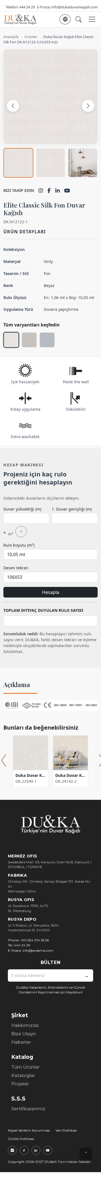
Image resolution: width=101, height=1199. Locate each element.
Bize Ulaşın (23, 1033)
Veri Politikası (66, 1130)
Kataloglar (23, 1075)
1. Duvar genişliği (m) (72, 509)
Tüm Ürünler (25, 1067)
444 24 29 (27, 7)
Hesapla (50, 592)
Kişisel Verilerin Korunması (29, 1130)
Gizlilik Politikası (21, 1139)
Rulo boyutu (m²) (19, 545)
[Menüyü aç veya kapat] (92, 19)
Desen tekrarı (16, 567)
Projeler (20, 1084)
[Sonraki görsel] (88, 106)
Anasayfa (11, 36)
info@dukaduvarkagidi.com (74, 7)
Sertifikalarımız (28, 1108)
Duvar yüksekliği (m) (22, 509)
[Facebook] (49, 190)
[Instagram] (40, 190)
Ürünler (30, 36)
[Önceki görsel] (13, 106)
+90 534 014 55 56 (34, 940)
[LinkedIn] (57, 190)
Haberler (21, 1042)
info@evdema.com (37, 950)
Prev (3, 760)
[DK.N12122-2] (29, 340)
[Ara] (78, 19)
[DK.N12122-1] (11, 340)
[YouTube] (67, 190)
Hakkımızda (25, 1025)
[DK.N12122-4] (47, 340)
